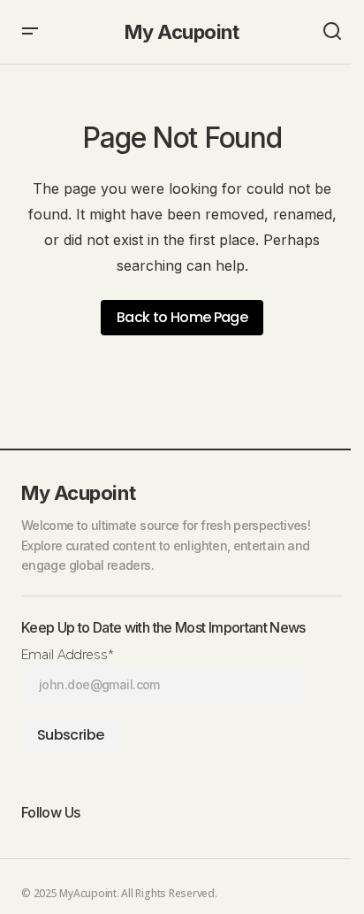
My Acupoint (182, 31)
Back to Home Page (182, 317)
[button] (30, 32)
